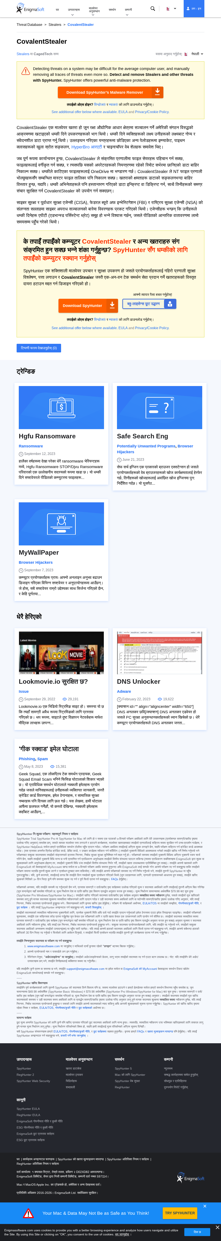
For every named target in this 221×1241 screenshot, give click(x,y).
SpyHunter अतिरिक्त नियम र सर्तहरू (128, 1159)
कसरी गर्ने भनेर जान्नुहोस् (73, 1035)
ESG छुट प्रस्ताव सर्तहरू (31, 1140)
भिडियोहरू (71, 1081)
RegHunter (122, 1087)
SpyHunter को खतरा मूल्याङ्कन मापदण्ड (81, 1159)
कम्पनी (128, 9)
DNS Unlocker (138, 681)
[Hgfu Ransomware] (61, 407)
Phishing (27, 759)
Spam (42, 759)
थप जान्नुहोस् (122, 1234)
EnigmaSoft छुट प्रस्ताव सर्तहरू (35, 1133)
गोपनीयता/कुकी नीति (188, 903)
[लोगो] (30, 8)
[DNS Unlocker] (159, 652)
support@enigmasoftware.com (85, 968)
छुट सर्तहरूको (85, 1007)
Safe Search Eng (142, 436)
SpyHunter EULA (28, 1108)
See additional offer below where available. (85, 112)
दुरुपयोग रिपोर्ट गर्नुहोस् (176, 1087)
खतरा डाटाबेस (73, 1068)
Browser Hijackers (36, 562)
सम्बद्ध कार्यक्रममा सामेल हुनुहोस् (181, 1074)
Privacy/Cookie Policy (152, 112)
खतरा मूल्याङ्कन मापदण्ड (160, 1031)
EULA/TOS (150, 903)
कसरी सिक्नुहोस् (93, 907)
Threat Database (29, 24)
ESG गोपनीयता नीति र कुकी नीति (35, 1127)
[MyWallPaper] (61, 523)
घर (57, 9)
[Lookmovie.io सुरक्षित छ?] (61, 652)
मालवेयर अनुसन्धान (94, 9)
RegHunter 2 (25, 1074)
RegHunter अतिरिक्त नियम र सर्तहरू (38, 1163)
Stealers (55, 24)
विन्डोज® (100, 104)
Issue (24, 691)
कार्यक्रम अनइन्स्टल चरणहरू (39, 1159)
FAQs (114, 879)
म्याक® (113, 104)
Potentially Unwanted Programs (146, 446)
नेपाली (175, 8)
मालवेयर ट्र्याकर (74, 1074)
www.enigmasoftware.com (43, 946)
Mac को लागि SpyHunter (130, 1074)
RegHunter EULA (28, 1115)
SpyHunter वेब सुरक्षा (127, 1081)
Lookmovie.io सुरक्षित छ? (53, 681)
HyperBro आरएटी (86, 147)
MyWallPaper (39, 552)
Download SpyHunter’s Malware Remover (104, 92)
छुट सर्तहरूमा (99, 1031)
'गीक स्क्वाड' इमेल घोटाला (49, 748)
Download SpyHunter (82, 306)
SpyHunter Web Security (33, 1081)
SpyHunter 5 (123, 1068)
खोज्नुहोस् (153, 8)
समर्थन (112, 9)
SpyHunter (24, 1068)
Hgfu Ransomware (47, 436)
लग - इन (196, 8)
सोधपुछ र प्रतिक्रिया (175, 1081)
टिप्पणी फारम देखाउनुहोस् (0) (39, 348)
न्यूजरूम (168, 1068)
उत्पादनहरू (74, 9)
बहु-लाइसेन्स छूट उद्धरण (143, 304)
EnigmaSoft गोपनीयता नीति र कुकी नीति (40, 1121)
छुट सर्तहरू (22, 907)
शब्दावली (70, 1087)
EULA (123, 112)
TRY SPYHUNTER (180, 1213)
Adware (124, 691)
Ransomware (31, 446)
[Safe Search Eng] (159, 407)
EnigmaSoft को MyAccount (140, 968)
